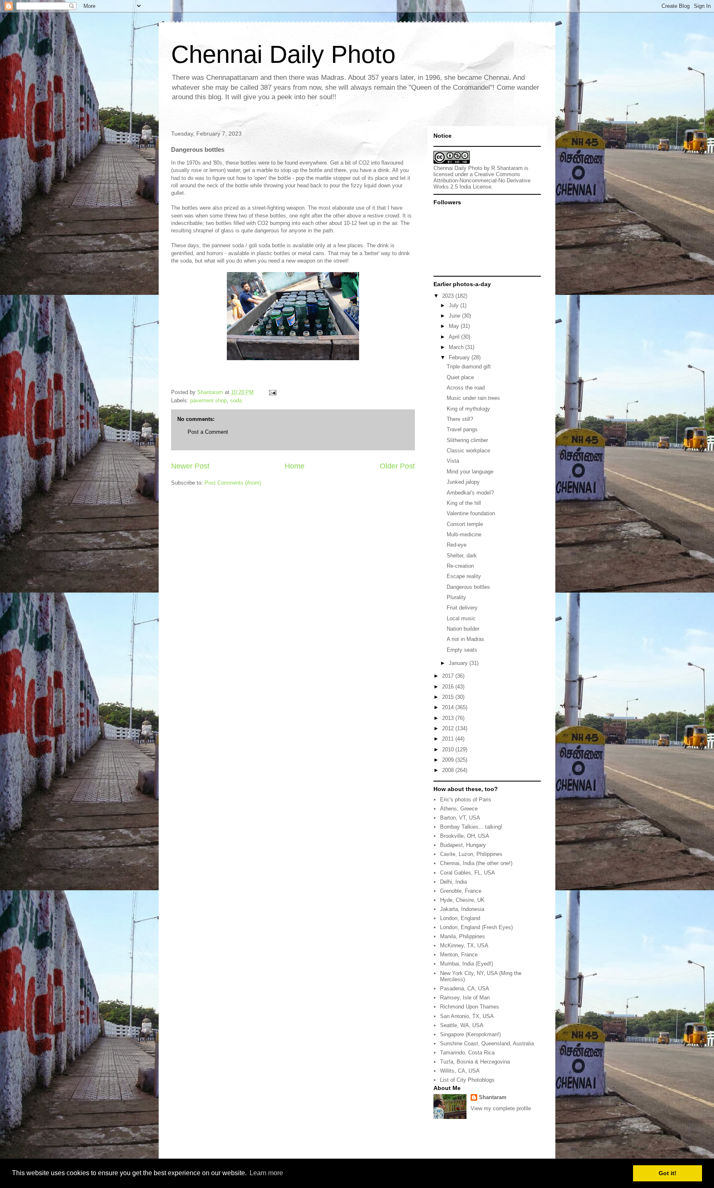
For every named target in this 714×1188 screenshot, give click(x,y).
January (459, 663)
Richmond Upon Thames (469, 1007)
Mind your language (470, 472)
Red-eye (456, 545)
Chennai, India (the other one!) (476, 863)
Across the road (466, 388)
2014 (448, 707)
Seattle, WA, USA (461, 1025)
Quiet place (460, 377)
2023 (448, 296)
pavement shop (208, 400)
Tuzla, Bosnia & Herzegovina (475, 1062)
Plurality (456, 597)
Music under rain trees (473, 398)
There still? (460, 419)
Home (295, 466)
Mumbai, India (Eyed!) (466, 964)
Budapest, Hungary (463, 845)
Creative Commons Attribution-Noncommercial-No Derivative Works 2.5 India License (482, 180)
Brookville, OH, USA (464, 836)
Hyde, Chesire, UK (462, 900)
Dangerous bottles (468, 587)
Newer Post (190, 466)
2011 (448, 739)
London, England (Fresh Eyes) (476, 927)
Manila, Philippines (462, 936)
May (455, 326)
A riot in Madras (465, 639)
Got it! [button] (667, 1173)
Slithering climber (467, 440)
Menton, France (459, 954)
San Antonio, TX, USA (467, 1016)
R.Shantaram (507, 168)
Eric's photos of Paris (465, 799)
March (457, 347)
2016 (448, 687)
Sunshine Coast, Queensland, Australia (487, 1043)
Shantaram (493, 1097)
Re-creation (460, 566)
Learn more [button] (266, 1172)
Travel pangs (462, 429)
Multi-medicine (464, 534)
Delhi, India (453, 882)
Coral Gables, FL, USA (467, 873)
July (454, 305)
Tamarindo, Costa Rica (467, 1052)
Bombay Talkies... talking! (471, 827)
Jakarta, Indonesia (462, 909)
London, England (460, 918)
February (460, 357)
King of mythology (468, 409)
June (455, 316)
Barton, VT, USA (460, 818)
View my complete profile (501, 1108)
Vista (453, 461)
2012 (448, 728)
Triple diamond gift (469, 366)
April (455, 337)
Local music (461, 618)
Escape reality (464, 576)
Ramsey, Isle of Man (465, 997)
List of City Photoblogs (467, 1080)
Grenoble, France (460, 891)
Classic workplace (468, 450)
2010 (448, 749)
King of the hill (464, 503)
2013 (448, 718)
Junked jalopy (463, 482)
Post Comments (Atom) (233, 483)
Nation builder (463, 629)
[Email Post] (272, 392)
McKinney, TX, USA (464, 945)
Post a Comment (208, 432)
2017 (448, 676)
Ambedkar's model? (470, 493)
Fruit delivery (462, 608)
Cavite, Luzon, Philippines (471, 854)
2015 (448, 697)
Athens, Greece (459, 809)
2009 (448, 760)
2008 (448, 770)
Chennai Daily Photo (283, 54)
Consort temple (465, 524)
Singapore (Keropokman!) (470, 1034)
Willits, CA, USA (460, 1071)
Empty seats (462, 650)
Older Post (397, 466)
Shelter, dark (462, 555)
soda (236, 400)
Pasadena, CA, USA (464, 988)
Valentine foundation (471, 513)
